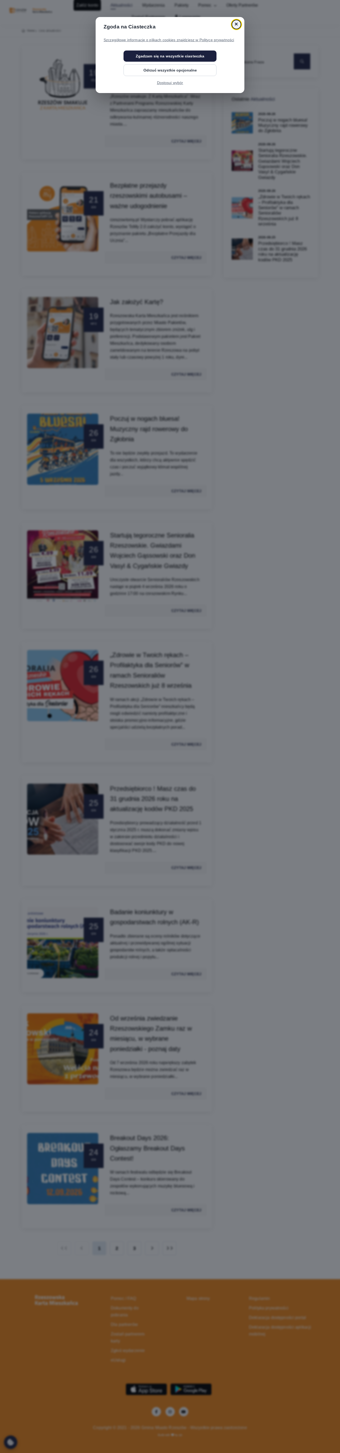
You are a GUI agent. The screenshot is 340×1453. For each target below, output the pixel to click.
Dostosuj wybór (170, 83)
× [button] (236, 24)
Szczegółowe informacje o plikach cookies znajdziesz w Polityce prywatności (169, 40)
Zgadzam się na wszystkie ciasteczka (170, 56)
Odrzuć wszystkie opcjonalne (170, 70)
